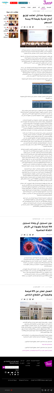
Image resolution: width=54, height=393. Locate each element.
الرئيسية (49, 7)
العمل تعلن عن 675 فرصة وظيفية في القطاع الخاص (36, 287)
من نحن (22, 360)
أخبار (38, 363)
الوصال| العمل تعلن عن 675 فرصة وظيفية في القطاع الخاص (37, 350)
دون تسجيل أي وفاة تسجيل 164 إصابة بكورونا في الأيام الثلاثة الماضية (36, 218)
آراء (39, 7)
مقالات (38, 365)
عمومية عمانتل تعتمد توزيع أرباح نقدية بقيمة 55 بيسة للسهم (36, 11)
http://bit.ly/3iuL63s (47, 344)
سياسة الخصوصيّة (24, 380)
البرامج (34, 7)
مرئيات (28, 7)
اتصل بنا (22, 363)
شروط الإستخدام (12, 380)
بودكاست (23, 7)
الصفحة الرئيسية (48, 11)
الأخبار (43, 7)
